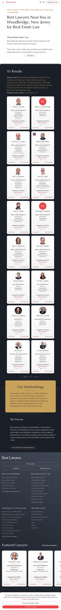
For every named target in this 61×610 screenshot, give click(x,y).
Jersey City (41, 80)
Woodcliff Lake (12, 90)
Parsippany (11, 88)
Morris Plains (12, 85)
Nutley (48, 85)
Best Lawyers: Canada (8, 480)
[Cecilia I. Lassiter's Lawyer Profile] (43, 277)
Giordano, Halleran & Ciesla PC (42, 354)
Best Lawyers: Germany (9, 488)
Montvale (46, 83)
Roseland (36, 88)
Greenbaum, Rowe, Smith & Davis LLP (18, 354)
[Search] (40, 2)
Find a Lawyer (12, 10)
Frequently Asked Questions (39, 517)
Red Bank (28, 88)
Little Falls (22, 83)
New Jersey (48, 10)
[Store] (43, 2)
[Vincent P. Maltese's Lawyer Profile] (43, 242)
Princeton (19, 88)
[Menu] (3, 2)
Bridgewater (33, 77)
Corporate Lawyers (7, 528)
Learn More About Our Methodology (23, 447)
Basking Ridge (23, 77)
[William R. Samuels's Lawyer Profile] (40, 558)
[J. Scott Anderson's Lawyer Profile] (43, 347)
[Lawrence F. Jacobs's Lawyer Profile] (18, 138)
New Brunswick (33, 85)
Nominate (16, 468)
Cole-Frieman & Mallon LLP (40, 565)
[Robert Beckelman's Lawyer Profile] (43, 138)
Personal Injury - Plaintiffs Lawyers (12, 511)
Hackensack (11, 80)
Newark (43, 85)
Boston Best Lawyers (37, 496)
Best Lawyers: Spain (7, 485)
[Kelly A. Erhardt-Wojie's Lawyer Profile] (43, 103)
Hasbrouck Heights (24, 80)
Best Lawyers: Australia (8, 483)
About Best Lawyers (37, 511)
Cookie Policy (26, 599)
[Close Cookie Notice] (59, 594)
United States (24, 10)
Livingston (30, 83)
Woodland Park (25, 90)
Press (32, 522)
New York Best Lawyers (38, 477)
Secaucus (44, 88)
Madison (38, 83)
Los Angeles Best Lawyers (38, 480)
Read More (30, 55)
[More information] (22, 122)
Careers (33, 525)
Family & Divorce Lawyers (9, 520)
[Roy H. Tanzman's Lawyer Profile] (18, 173)
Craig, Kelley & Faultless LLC (14, 565)
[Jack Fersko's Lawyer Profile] (18, 347)
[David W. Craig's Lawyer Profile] (14, 558)
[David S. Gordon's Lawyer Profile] (18, 103)
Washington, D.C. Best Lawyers (40, 485)
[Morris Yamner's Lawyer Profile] (18, 277)
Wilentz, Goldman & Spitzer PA (18, 110)
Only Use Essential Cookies (30, 603)
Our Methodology (36, 514)
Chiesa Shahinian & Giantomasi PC (42, 319)
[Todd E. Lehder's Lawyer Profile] (18, 208)
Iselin (34, 80)
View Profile (11, 127)
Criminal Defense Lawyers (9, 522)
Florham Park (44, 77)
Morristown (21, 85)
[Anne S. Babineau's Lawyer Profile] (18, 242)
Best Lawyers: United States (10, 477)
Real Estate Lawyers (8, 533)
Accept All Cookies (30, 607)
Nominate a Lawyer (37, 520)
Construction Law (31, 93)
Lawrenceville (12, 83)
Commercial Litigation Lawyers (11, 530)
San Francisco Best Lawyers (39, 493)
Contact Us (34, 528)
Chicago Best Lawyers (37, 483)
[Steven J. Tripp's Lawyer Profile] (43, 173)
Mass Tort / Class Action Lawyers (11, 517)
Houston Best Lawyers (37, 488)
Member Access (45, 468)
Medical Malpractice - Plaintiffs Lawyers (13, 514)
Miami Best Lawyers (37, 499)
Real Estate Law (37, 10)
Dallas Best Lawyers (37, 491)
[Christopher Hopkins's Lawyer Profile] (43, 208)
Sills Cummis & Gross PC (18, 284)
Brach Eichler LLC (18, 319)
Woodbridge (13, 12)
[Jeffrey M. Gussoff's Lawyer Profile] (43, 312)
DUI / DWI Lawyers (7, 525)
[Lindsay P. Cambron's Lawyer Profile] (18, 312)
